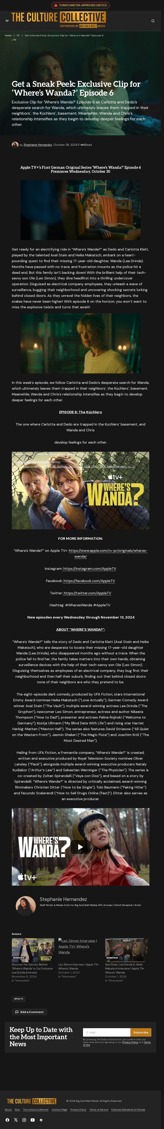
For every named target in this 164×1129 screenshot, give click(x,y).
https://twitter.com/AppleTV (87, 593)
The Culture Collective (35, 1109)
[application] (80, 490)
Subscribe (141, 1032)
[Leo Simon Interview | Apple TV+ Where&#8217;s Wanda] (79, 950)
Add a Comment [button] (32, 1012)
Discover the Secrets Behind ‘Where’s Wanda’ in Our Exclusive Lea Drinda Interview (32, 968)
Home (8, 35)
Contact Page (59, 1109)
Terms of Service (98, 1109)
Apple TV (18, 999)
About (8, 1109)
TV (18, 35)
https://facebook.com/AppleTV (89, 580)
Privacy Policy (130, 1042)
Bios (17, 1109)
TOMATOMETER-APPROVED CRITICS (83, 5)
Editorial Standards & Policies (128, 1109)
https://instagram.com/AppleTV (89, 568)
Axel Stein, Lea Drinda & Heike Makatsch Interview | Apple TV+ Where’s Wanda (124, 968)
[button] (7, 20)
